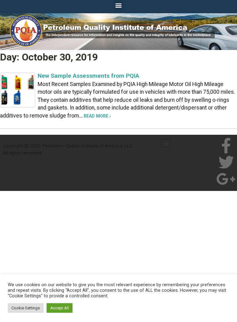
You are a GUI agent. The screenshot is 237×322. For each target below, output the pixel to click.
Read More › (97, 116)
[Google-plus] (226, 179)
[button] (119, 5)
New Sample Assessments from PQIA (88, 75)
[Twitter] (226, 162)
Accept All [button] (59, 308)
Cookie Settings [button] (25, 308)
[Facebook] (226, 145)
